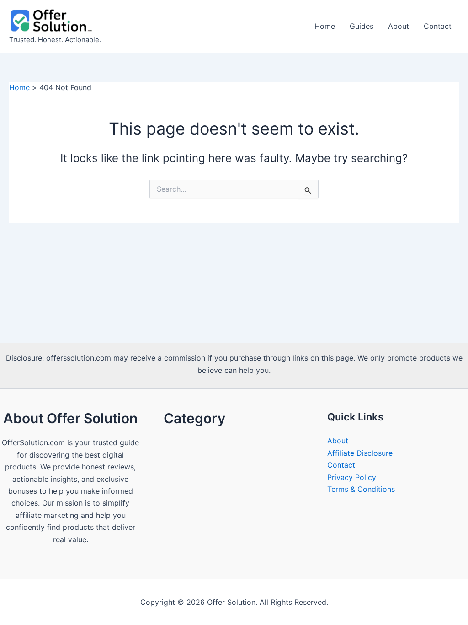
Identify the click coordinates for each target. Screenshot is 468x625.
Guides (361, 26)
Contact (438, 26)
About (398, 26)
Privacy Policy (351, 477)
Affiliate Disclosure (360, 453)
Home (324, 26)
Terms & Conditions (361, 489)
